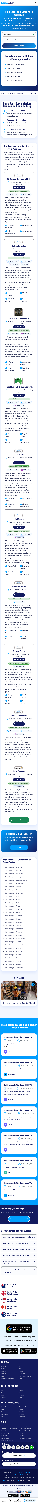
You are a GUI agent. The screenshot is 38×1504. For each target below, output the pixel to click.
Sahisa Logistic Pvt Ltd (19, 715)
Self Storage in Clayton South (15, 929)
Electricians (22, 1416)
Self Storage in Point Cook (14, 961)
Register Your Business (16, 1464)
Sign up (3, 1381)
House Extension (5, 1407)
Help (2, 1376)
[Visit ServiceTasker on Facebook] (4, 1447)
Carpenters (4, 1412)
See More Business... (19, 820)
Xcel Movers (19, 519)
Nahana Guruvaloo (19, 246)
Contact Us (22, 1371)
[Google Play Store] (28, 1351)
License (21, 1433)
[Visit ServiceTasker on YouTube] (27, 1447)
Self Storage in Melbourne (14, 968)
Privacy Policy (23, 1426)
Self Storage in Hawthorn (13, 912)
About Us (3, 1366)
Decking (3, 1409)
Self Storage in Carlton (13, 870)
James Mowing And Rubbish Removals (19, 318)
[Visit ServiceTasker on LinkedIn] (22, 1447)
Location (3, 1390)
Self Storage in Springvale (14, 958)
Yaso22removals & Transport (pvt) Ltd (19, 387)
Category (10, 93)
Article (20, 1369)
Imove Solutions (19, 771)
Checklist (3, 1371)
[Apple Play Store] (9, 1351)
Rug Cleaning (5, 1414)
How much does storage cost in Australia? (17, 1249)
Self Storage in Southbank (14, 883)
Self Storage (19, 93)
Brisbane (21, 1393)
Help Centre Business (25, 1438)
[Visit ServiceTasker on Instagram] (18, 1447)
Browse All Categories (25, 1431)
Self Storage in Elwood (13, 887)
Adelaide (21, 1395)
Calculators (22, 1373)
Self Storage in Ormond (13, 925)
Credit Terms (4, 1435)
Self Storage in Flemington (14, 877)
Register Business (17, 1501)
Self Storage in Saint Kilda (14, 893)
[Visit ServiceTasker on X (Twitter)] (13, 1447)
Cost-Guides (4, 1369)
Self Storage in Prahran (13, 899)
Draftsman (22, 1409)
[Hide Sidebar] (35, 2)
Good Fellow (19, 454)
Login (20, 1378)
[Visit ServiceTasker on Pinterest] (9, 1447)
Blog (20, 1366)
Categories (4, 1373)
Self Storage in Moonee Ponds (15, 945)
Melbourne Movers (19, 587)
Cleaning (21, 1414)
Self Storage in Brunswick (14, 948)
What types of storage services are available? (18, 1237)
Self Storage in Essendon (13, 942)
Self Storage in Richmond (13, 909)
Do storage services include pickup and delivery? (16, 1263)
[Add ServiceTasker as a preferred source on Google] (19, 1328)
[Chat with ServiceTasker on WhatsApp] (32, 1447)
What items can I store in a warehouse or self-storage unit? (18, 1271)
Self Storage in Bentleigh (13, 919)
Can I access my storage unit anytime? (16, 1255)
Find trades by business (7, 1378)
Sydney (21, 1390)
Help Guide (22, 1435)
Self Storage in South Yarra (14, 903)
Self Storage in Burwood (13, 951)
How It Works (5, 1431)
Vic (27, 93)
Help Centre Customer (7, 1440)
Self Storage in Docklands (14, 874)
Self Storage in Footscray (13, 932)
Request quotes (19, 187)
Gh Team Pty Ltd (19, 651)
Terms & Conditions (6, 1426)
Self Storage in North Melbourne (16, 880)
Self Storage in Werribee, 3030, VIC (18, 1037)
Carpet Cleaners (23, 1412)
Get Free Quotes (17, 1455)
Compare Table (5, 1433)
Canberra (3, 1397)
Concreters (4, 1416)
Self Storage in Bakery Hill (14, 867)
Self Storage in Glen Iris (13, 896)
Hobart (21, 1397)
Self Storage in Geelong (13, 964)
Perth (2, 1395)
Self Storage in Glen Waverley (15, 938)
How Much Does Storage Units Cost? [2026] (19, 1003)
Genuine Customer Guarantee (9, 1428)
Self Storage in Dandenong (14, 955)
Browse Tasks (5, 1438)
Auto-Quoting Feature (25, 1428)
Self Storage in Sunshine (13, 916)
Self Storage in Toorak (12, 906)
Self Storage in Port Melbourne (15, 890)
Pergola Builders (23, 1407)
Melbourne (34, 93)
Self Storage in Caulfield (13, 922)
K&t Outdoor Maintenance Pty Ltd (19, 179)
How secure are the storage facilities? (15, 1243)
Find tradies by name (25, 1376)
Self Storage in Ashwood (13, 935)
